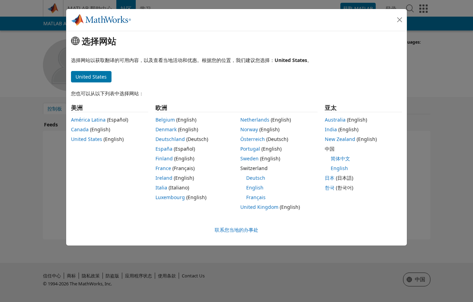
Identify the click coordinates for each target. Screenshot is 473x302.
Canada (80, 129)
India (331, 129)
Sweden (249, 158)
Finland (164, 158)
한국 (329, 187)
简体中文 (340, 158)
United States (86, 139)
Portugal (250, 148)
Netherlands (254, 119)
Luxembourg (170, 197)
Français (256, 197)
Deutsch (255, 178)
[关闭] (399, 20)
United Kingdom (259, 207)
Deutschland (170, 139)
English (255, 187)
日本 (329, 178)
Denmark (166, 129)
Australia (335, 119)
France (163, 168)
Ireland (163, 178)
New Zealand (340, 139)
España (163, 148)
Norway (249, 129)
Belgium (165, 119)
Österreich (252, 139)
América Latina (88, 119)
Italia (161, 187)
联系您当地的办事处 (236, 229)
